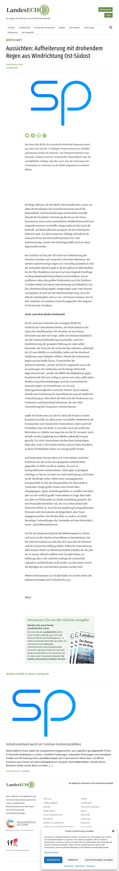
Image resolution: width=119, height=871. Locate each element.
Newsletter (48, 818)
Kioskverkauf (49, 810)
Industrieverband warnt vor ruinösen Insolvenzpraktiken (43, 744)
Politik (11, 27)
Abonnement (105, 9)
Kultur (62, 27)
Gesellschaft (24, 27)
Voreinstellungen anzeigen (99, 859)
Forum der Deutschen (44, 27)
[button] (113, 831)
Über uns (47, 798)
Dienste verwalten (51, 852)
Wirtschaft (74, 27)
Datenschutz (69, 866)
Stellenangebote (51, 802)
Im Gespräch (28, 32)
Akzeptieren (53, 859)
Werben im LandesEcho (54, 822)
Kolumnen (13, 32)
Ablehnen (73, 859)
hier (68, 580)
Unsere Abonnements (53, 814)
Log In (108, 15)
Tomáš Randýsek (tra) (14, 64)
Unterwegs (89, 27)
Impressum (90, 866)
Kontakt (47, 806)
